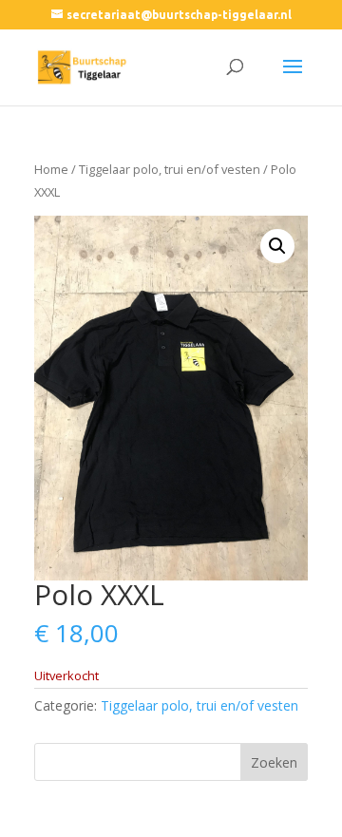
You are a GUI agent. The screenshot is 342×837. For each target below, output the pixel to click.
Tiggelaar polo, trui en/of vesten (169, 169)
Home (51, 169)
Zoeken (274, 762)
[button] (277, 246)
